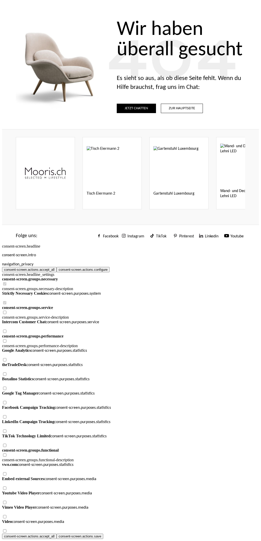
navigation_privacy (17, 264)
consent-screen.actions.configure (83, 270)
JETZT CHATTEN (136, 108)
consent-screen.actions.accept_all (29, 270)
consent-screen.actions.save (80, 536)
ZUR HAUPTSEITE (182, 108)
